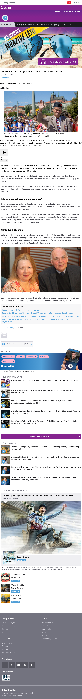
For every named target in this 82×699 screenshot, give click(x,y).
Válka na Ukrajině (8, 623)
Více (71, 24)
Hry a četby (7, 357)
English (36, 693)
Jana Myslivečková (30, 136)
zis (8, 328)
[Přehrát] (4, 152)
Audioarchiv (68, 12)
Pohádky (31, 357)
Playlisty (55, 24)
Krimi (20, 357)
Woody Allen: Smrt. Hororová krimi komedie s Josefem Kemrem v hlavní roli (45, 380)
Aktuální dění (7, 24)
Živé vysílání (7, 361)
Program (58, 12)
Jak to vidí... (5, 78)
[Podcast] (2, 160)
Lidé (63, 24)
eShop (4, 632)
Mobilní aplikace (8, 653)
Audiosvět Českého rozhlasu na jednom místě (17, 371)
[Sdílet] (6, 160)
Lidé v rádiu (46, 629)
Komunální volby (8, 626)
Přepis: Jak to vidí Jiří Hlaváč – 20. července (20, 310)
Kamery (78, 12)
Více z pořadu (9, 444)
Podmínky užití (26, 693)
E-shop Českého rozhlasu (15, 491)
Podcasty (5, 649)
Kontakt (45, 635)
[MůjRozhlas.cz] (4, 88)
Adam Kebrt (26, 293)
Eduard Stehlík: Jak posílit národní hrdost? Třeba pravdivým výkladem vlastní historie (37, 313)
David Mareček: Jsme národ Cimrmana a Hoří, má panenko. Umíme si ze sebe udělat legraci (40, 316)
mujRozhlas (6, 351)
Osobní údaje (14, 693)
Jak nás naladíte (48, 623)
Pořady (31, 24)
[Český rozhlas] (8, 2)
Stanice (5, 629)
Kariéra (44, 632)
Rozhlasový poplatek (50, 639)
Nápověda (46, 626)
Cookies (5, 693)
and (11, 328)
